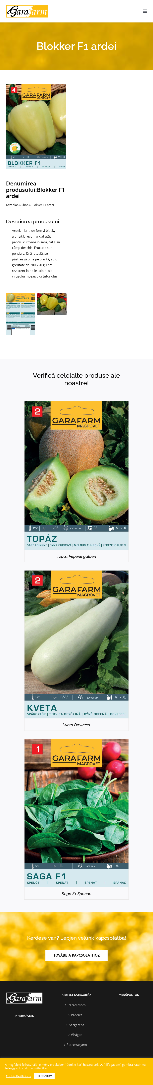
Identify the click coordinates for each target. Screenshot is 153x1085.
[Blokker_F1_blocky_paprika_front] (36, 85)
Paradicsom (77, 1005)
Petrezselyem (77, 1044)
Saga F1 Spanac (76, 893)
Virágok (76, 1035)
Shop (25, 205)
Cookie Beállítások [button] (18, 1076)
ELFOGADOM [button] (44, 1076)
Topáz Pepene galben (76, 556)
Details (76, 476)
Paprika (76, 1015)
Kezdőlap (12, 205)
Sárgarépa (76, 1025)
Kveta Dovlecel (76, 725)
